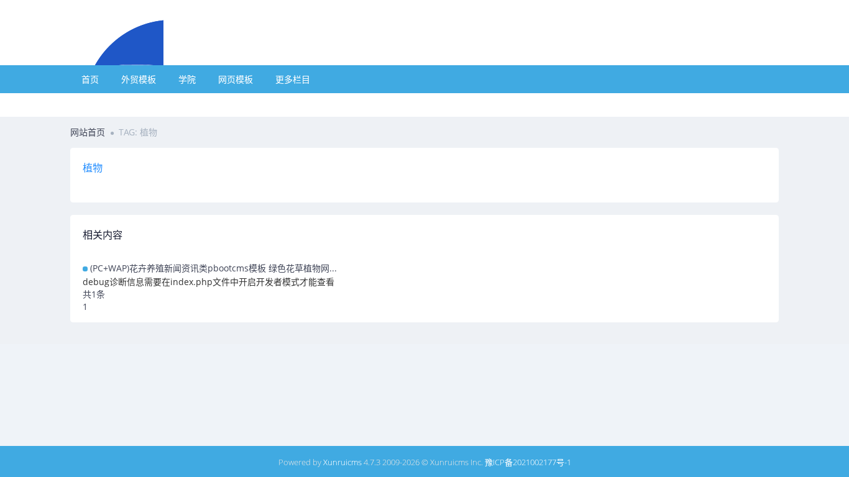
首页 (90, 79)
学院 (187, 79)
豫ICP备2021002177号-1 (528, 462)
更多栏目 (292, 79)
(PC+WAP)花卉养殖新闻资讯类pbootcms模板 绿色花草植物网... (213, 268)
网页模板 (235, 79)
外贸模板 (138, 79)
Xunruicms (342, 462)
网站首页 (87, 132)
